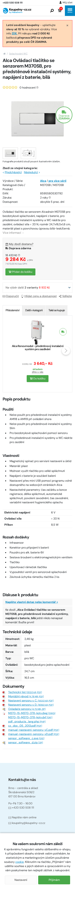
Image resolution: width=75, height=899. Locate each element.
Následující (31, 172)
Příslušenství (12, 310)
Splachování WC (18, 53)
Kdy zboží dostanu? (21, 244)
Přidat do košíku (21, 272)
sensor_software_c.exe (26, 738)
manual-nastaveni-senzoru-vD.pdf (33, 734)
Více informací (12, 233)
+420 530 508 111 (23, 807)
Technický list (25, 692)
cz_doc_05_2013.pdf (25, 726)
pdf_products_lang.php (27, 721)
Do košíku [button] (39, 378)
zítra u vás (37, 372)
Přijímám (54, 880)
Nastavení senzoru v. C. (31, 700)
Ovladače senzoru (27, 709)
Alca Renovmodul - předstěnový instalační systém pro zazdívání (37, 347)
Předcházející (13, 172)
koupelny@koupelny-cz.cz (28, 823)
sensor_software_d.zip (25, 742)
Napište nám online (24, 817)
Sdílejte (67, 296)
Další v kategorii (34, 310)
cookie (19, 862)
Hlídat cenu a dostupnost (40, 296)
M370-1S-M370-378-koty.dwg (31, 713)
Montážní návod (26, 696)
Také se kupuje (56, 310)
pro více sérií (57, 181)
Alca (43, 181)
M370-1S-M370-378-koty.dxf (30, 717)
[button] (52, 10)
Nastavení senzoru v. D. (31, 705)
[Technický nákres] (28, 153)
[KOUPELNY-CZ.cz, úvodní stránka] (17, 10)
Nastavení (20, 880)
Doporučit (12, 296)
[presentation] (9, 350)
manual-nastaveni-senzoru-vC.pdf (33, 730)
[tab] (12, 310)
